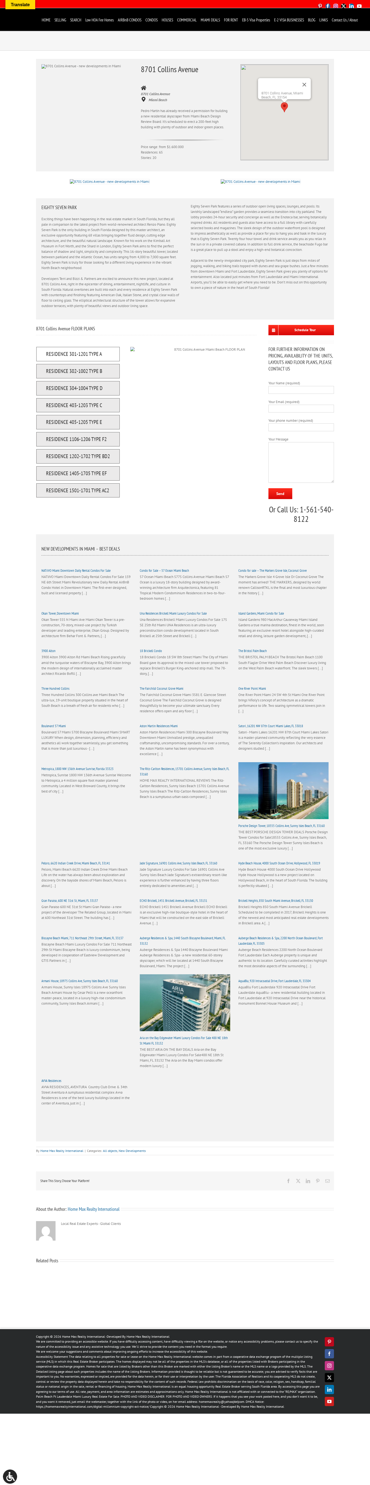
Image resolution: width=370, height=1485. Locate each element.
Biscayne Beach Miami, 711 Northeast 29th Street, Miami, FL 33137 (82, 938)
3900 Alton (48, 651)
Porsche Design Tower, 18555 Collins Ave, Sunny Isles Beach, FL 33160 (281, 825)
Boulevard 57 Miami (53, 726)
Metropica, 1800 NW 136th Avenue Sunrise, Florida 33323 (77, 769)
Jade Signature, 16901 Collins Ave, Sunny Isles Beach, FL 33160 (178, 863)
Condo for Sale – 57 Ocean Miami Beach (164, 570)
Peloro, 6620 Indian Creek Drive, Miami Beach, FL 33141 (75, 863)
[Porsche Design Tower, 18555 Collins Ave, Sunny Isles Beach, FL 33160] (283, 790)
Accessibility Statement (52, 1357)
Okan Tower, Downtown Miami (60, 613)
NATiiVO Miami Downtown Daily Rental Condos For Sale (76, 570)
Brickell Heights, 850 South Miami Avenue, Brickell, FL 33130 (275, 900)
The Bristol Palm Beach (252, 651)
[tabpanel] (207, 423)
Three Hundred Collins (55, 688)
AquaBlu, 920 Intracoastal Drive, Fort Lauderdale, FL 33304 (274, 981)
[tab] (78, 354)
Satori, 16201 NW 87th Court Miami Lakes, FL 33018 (270, 726)
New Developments (132, 1151)
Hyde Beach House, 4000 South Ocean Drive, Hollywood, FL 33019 (279, 863)
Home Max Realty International (61, 1151)
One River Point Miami (252, 688)
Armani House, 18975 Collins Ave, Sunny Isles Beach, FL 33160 (79, 981)
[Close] (304, 84)
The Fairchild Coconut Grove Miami (161, 688)
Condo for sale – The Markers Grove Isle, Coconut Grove (272, 570)
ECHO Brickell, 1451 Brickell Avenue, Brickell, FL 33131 (173, 900)
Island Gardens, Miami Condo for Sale (261, 613)
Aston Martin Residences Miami (159, 726)
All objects (110, 1151)
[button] (284, 107)
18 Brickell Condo (151, 651)
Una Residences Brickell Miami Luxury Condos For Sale (173, 613)
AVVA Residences (51, 1080)
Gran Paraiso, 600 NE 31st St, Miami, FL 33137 (69, 900)
